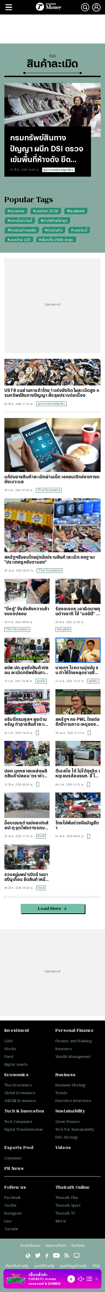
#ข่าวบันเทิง (54, 230)
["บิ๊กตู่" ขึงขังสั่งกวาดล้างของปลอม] (27, 591)
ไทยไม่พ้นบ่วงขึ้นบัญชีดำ (77, 825)
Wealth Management (73, 1056)
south (41, 681)
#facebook (76, 211)
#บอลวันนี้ (79, 230)
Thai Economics (48, 490)
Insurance (63, 1049)
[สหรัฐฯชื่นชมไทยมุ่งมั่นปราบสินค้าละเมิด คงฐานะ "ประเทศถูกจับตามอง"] (52, 525)
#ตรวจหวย (16, 211)
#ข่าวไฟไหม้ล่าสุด (54, 220)
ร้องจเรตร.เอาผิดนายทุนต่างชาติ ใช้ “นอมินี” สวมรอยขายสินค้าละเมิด (77, 611)
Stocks (10, 1049)
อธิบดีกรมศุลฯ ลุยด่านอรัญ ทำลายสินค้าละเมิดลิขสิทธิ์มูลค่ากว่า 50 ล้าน (25, 722)
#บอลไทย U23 (19, 240)
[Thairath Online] (56, 1256)
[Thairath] (47, 1256)
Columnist (13, 1158)
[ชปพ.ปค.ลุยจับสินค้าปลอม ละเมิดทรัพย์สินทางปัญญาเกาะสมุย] (27, 650)
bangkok (63, 629)
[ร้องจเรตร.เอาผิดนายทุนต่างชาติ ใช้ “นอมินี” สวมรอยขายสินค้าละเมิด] (78, 591)
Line (7, 1221)
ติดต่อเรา (78, 1245)
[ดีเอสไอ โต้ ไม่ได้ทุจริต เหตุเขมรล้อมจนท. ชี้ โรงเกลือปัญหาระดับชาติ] (78, 753)
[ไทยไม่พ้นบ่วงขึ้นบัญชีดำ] (78, 805)
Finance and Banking (73, 1041)
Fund (8, 1056)
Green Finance (67, 1121)
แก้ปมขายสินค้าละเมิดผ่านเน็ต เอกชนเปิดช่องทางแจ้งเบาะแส (52, 479)
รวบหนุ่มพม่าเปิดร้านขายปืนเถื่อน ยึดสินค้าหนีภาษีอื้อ (26, 877)
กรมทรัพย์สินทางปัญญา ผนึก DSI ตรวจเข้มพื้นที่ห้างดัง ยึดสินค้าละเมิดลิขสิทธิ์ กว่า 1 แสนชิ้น (47, 149)
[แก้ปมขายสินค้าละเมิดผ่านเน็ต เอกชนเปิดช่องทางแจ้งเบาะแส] (52, 445)
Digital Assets (15, 1064)
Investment (16, 1030)
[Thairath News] (27, 1256)
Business (65, 1074)
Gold (8, 1041)
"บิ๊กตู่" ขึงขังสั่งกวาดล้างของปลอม (26, 611)
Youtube (11, 1229)
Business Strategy (70, 1085)
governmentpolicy (58, 169)
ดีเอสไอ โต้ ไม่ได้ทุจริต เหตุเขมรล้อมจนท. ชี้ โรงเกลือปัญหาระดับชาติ (77, 773)
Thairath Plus (66, 1197)
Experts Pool (18, 1147)
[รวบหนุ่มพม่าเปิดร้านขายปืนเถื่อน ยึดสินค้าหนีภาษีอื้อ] (27, 857)
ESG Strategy (66, 1137)
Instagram (13, 1213)
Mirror (60, 1221)
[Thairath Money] (48, 7)
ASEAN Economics (20, 1101)
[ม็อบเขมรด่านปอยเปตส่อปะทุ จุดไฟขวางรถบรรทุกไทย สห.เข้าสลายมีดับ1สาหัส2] (27, 805)
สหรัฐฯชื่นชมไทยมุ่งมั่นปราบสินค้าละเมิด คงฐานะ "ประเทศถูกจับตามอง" (49, 559)
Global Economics (19, 1093)
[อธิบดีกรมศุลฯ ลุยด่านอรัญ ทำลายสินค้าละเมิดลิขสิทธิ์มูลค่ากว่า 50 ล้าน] (27, 701)
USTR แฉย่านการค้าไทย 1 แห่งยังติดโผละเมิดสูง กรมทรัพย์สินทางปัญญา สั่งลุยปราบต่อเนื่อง (51, 393)
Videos (63, 1147)
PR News (14, 1168)
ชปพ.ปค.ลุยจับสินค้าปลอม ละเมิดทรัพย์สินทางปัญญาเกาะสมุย (26, 670)
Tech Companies (18, 1121)
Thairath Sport (67, 1205)
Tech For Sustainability (75, 1129)
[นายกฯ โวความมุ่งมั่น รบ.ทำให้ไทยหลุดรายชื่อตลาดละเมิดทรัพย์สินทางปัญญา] (78, 650)
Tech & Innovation (24, 1110)
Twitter (10, 1205)
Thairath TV (65, 1213)
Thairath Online (72, 1187)
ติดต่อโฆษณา (30, 1245)
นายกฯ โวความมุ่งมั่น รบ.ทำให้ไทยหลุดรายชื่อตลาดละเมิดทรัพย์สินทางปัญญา (77, 670)
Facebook (12, 1197)
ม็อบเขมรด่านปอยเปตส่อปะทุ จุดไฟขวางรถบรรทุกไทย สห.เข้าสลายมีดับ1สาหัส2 (26, 825)
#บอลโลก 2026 (45, 211)
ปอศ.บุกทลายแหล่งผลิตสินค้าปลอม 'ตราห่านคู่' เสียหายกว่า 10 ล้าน (27, 773)
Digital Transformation (23, 1129)
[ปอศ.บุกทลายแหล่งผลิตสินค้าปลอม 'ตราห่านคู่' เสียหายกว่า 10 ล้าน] (27, 753)
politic (93, 681)
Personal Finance (74, 1030)
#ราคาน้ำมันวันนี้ (20, 220)
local (41, 836)
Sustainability (70, 1110)
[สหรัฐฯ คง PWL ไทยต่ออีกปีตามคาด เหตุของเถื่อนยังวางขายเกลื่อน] (78, 701)
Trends (61, 1093)
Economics (16, 1074)
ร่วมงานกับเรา (55, 1245)
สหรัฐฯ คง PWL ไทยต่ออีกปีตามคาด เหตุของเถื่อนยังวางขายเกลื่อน (78, 722)
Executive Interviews (73, 1101)
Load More (49, 908)
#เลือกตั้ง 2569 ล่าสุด (56, 240)
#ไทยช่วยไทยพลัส (22, 230)
